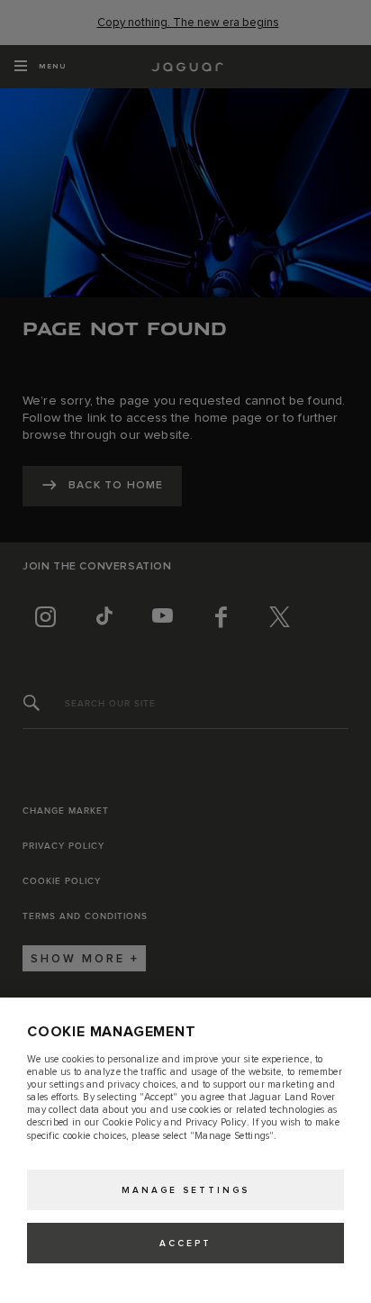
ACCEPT (185, 1243)
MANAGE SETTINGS (185, 1190)
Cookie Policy (132, 1122)
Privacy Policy (216, 1122)
